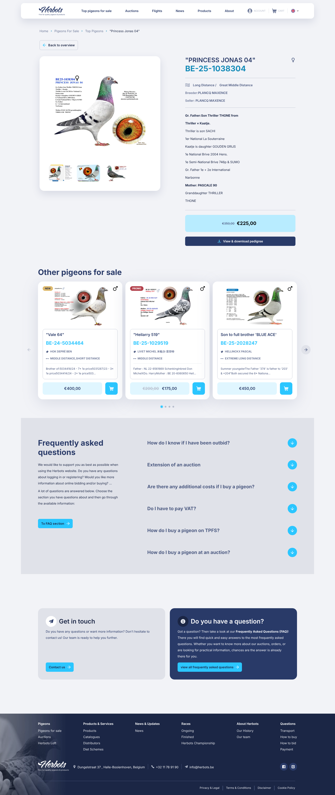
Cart (278, 11)
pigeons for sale (66, 31)
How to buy (288, 737)
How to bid (288, 743)
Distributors (91, 743)
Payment (286, 749)
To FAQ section (52, 523)
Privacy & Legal (209, 788)
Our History (245, 731)
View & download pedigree (243, 241)
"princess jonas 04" (125, 31)
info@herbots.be (201, 767)
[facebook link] (284, 767)
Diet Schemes (93, 749)
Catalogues (91, 737)
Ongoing (187, 731)
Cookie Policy (286, 788)
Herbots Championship (198, 743)
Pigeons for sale (49, 731)
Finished (187, 737)
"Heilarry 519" (167, 340)
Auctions (44, 737)
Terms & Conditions (238, 788)
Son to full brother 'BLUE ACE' (255, 340)
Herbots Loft (47, 743)
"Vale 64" (80, 340)
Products (89, 731)
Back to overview (61, 45)
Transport (287, 731)
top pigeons (94, 31)
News (139, 731)
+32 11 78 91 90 (167, 767)
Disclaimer (264, 788)
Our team (243, 737)
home (44, 31)
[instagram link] (293, 767)
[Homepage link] (51, 11)
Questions (288, 724)
